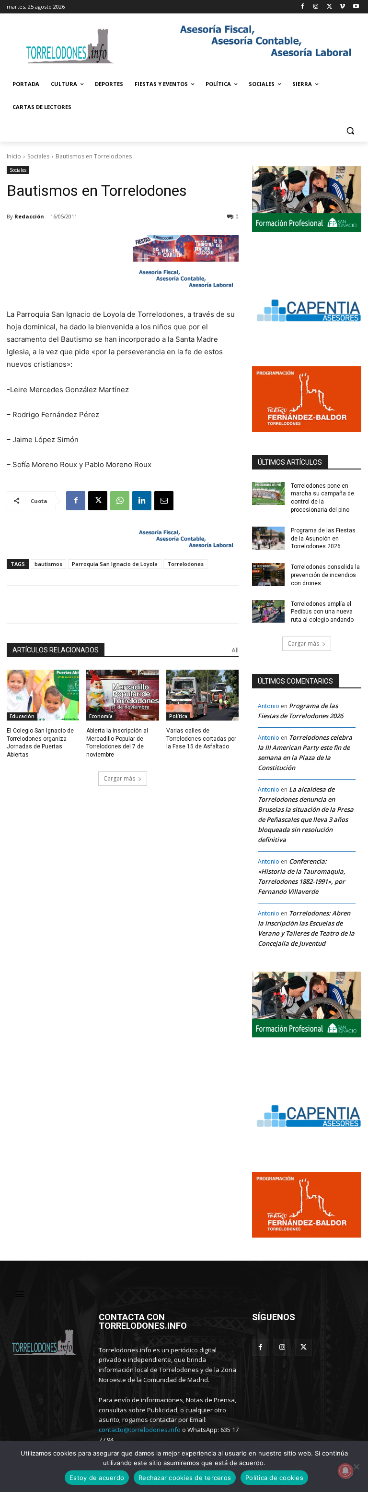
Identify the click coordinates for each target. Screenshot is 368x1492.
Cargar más (119, 778)
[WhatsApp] (119, 500)
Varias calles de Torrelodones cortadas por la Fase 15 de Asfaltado (201, 738)
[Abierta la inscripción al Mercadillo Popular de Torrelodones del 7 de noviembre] (122, 695)
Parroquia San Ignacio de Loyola (115, 563)
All (235, 650)
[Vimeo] (342, 6)
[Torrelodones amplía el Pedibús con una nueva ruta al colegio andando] (268, 611)
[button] (350, 130)
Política (178, 716)
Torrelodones (185, 563)
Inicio (14, 156)
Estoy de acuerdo (96, 1477)
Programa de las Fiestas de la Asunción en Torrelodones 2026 (323, 538)
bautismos (48, 563)
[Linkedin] (141, 500)
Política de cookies (274, 1477)
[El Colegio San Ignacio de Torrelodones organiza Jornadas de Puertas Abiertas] (43, 695)
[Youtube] (355, 6)
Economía (101, 716)
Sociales (38, 156)
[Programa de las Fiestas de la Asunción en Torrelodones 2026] (268, 538)
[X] (329, 6)
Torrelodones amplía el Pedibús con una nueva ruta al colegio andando (322, 612)
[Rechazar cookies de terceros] (356, 1466)
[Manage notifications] (345, 1471)
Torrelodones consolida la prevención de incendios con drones (325, 575)
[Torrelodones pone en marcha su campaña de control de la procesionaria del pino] (268, 493)
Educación (22, 716)
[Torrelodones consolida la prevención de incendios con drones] (268, 574)
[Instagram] (316, 6)
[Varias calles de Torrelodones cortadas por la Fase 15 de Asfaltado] (202, 695)
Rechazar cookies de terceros (184, 1477)
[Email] (163, 500)
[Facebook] (302, 6)
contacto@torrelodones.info (140, 1429)
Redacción (29, 216)
